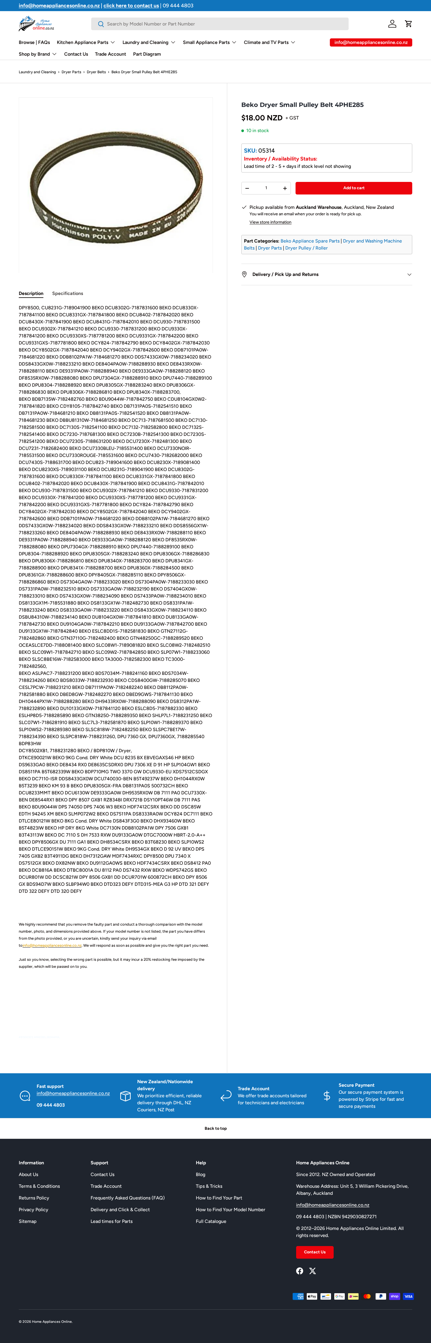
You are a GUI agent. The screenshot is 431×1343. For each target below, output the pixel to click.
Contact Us (76, 54)
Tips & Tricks (209, 1186)
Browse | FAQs (34, 42)
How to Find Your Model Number (230, 1209)
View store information (270, 222)
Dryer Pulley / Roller (306, 248)
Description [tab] (31, 293)
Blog (200, 1174)
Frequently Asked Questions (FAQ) (128, 1198)
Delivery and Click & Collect (120, 1209)
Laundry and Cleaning (146, 42)
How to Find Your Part (219, 1198)
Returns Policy (34, 1198)
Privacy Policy (33, 1209)
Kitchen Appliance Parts (82, 42)
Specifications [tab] (67, 293)
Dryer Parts (71, 72)
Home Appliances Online (52, 1322)
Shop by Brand (34, 54)
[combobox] (220, 24)
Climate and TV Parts (266, 42)
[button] (408, 23)
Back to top (216, 1128)
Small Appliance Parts (206, 42)
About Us (28, 1174)
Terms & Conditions (39, 1186)
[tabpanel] (116, 675)
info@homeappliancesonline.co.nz (73, 1093)
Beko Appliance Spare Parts (310, 241)
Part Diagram (147, 54)
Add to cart (354, 187)
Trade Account (110, 54)
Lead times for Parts (112, 1221)
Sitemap (28, 1221)
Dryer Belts (96, 72)
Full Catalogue (211, 1221)
